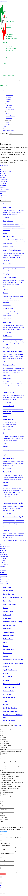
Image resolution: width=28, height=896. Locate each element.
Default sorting (3, 576)
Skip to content (3, 1)
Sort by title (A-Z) (4, 581)
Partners (8, 101)
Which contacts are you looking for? (8, 770)
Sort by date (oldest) (4, 579)
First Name (2, 802)
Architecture (3, 173)
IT (1, 193)
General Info (9, 105)
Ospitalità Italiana (10, 116)
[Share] (3, 893)
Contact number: (3, 817)
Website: (2, 821)
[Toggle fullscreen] (1, 893)
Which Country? (3, 747)
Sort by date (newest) (4, 577)
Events (7, 124)
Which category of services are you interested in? (11, 751)
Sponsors (8, 97)
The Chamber (9, 95)
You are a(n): (3, 735)
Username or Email (5, 845)
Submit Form (3, 831)
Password (3, 849)
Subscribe (8, 107)
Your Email (2, 864)
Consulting (3, 185)
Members (8, 99)
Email (1, 813)
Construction (3, 183)
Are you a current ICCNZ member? (8, 729)
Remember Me (6, 853)
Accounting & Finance (5, 171)
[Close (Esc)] (4, 893)
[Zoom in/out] (0, 893)
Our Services (9, 113)
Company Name (3, 809)
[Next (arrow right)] (1, 895)
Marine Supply (3, 198)
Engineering (3, 187)
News (7, 122)
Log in (4, 126)
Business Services (4, 181)
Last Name (2, 805)
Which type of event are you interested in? (9, 788)
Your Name (2, 860)
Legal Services (3, 195)
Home (4, 90)
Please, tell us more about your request (8, 798)
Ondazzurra (9, 118)
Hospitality (3, 191)
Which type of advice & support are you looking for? (11, 782)
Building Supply (4, 179)
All (0, 169)
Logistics (2, 196)
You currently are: (4, 741)
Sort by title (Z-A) (4, 583)
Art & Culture (3, 175)
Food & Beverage (4, 189)
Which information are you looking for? (9, 761)
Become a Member (10, 109)
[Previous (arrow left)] (0, 895)
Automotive (3, 177)
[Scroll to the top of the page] (0, 726)
